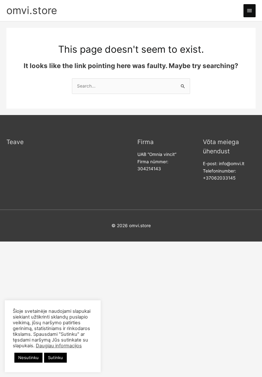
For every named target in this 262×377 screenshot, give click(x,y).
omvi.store (31, 10)
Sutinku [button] (55, 357)
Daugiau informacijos (59, 346)
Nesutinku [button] (28, 357)
